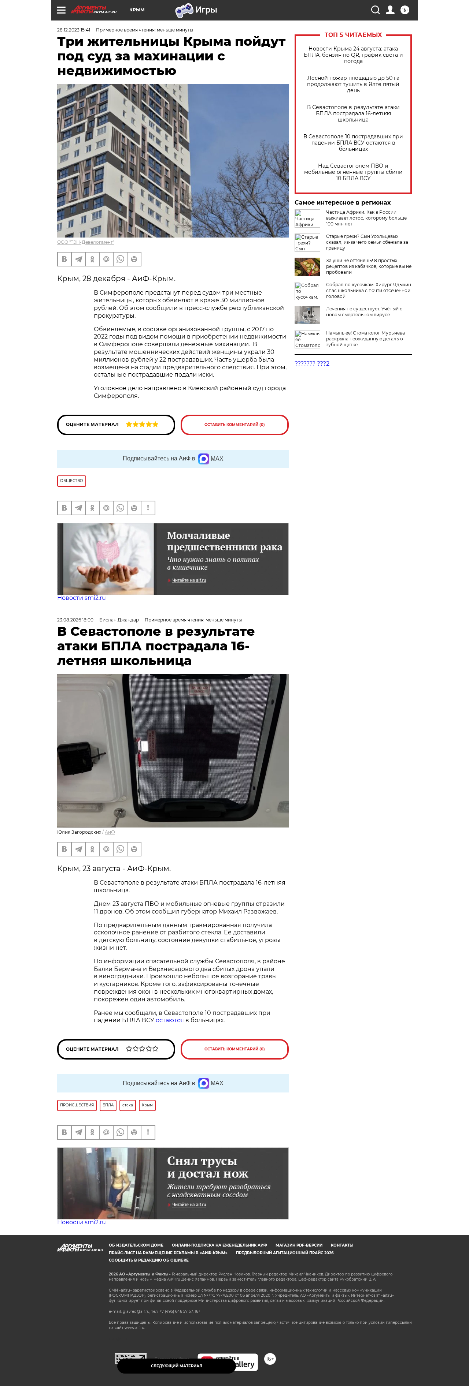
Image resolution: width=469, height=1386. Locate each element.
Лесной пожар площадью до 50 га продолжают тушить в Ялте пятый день (353, 84)
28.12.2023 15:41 (73, 30)
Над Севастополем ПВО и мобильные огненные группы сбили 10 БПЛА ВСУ (353, 172)
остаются (170, 1020)
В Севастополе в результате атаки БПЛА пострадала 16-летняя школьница (353, 113)
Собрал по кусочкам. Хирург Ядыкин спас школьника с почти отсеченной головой (368, 290)
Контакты (342, 1245)
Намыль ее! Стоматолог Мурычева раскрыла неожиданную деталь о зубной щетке (365, 338)
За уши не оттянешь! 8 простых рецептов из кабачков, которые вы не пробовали (368, 266)
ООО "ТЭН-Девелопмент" (85, 242)
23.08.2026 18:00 (75, 620)
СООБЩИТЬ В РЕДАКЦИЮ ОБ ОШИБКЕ (149, 1260)
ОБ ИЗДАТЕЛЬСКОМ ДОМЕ (136, 1245)
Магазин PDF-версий (299, 1245)
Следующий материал (176, 1366)
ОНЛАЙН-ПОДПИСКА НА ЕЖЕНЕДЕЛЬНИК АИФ (219, 1245)
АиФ (110, 832)
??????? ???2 (312, 363)
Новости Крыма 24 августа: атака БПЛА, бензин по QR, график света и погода (353, 55)
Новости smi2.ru (81, 597)
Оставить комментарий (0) (234, 424)
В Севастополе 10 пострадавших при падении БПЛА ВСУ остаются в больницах (353, 143)
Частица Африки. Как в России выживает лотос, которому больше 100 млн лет (366, 218)
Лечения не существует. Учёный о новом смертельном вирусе (364, 311)
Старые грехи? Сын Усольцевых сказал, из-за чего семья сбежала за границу (367, 242)
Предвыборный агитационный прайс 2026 (284, 1253)
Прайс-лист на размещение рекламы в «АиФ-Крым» (168, 1253)
